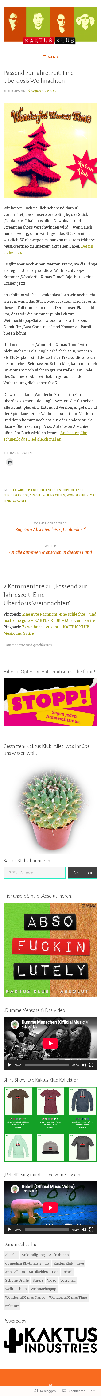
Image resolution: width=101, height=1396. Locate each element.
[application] (50, 1043)
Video (51, 1280)
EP (28, 490)
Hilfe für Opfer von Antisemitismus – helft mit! (49, 671)
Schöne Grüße (17, 1280)
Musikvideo (38, 1272)
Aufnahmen (59, 1255)
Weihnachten (54, 495)
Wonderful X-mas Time (68, 1297)
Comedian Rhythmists (23, 1263)
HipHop (68, 490)
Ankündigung (33, 1255)
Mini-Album (15, 1272)
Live (80, 1263)
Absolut (11, 1255)
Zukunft (20, 500)
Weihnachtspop (43, 1289)
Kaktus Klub (63, 1263)
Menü (53, 57)
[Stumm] (84, 1065)
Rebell (67, 1272)
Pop (25, 495)
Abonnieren (83, 873)
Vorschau (68, 1280)
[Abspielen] (9, 1065)
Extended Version (46, 490)
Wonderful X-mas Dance (25, 1297)
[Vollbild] (91, 1065)
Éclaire (19, 490)
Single (35, 495)
